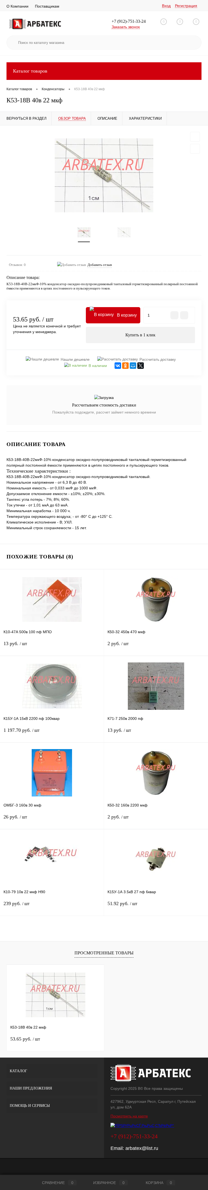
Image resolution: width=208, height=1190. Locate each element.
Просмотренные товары (104, 953)
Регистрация (186, 6)
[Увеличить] (104, 175)
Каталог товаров (30, 71)
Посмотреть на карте (129, 1116)
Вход (166, 6)
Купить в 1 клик (140, 335)
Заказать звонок (126, 27)
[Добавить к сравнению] (195, 149)
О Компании (17, 6)
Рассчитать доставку (157, 359)
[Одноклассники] (125, 365)
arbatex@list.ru (141, 1148)
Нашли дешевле (75, 359)
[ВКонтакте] (118, 365)
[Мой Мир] (133, 365)
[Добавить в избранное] (195, 137)
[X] (140, 365)
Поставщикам (47, 6)
